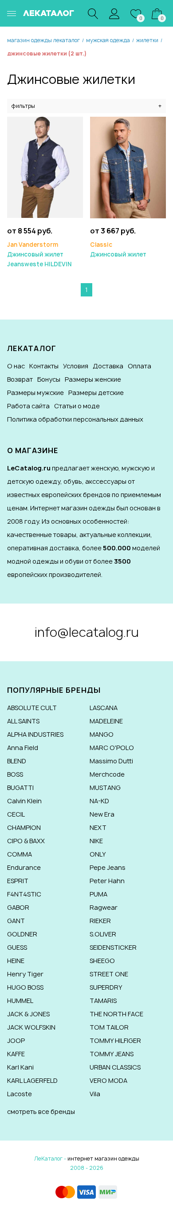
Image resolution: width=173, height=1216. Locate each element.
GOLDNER (22, 934)
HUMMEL (20, 1000)
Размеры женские (93, 379)
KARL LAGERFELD (32, 1080)
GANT (16, 920)
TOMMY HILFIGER (115, 1040)
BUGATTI (20, 787)
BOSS (15, 774)
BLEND (16, 761)
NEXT (98, 827)
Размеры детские (96, 392)
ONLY (98, 854)
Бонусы (48, 379)
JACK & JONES (28, 1014)
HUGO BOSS (25, 987)
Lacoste (19, 1094)
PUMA (98, 894)
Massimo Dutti (111, 761)
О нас (16, 366)
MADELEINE (106, 721)
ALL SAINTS (23, 721)
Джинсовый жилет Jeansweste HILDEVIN (39, 254)
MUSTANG (105, 787)
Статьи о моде (77, 406)
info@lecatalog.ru (87, 632)
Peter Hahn (107, 880)
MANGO (102, 734)
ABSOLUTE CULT (32, 707)
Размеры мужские (35, 392)
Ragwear (104, 907)
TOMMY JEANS (112, 1054)
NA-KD (99, 801)
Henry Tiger (25, 974)
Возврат (20, 379)
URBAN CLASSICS (115, 1067)
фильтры (86, 106)
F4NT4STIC (24, 894)
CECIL (16, 814)
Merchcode (107, 774)
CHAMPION (24, 827)
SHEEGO (102, 960)
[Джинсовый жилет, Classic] (128, 166)
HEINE (15, 960)
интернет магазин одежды (103, 1158)
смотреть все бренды (41, 1111)
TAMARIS (103, 1000)
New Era (102, 814)
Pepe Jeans (108, 867)
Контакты (44, 366)
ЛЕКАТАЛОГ (48, 13)
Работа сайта (28, 406)
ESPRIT (17, 880)
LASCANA (104, 707)
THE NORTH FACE (116, 1014)
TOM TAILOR (109, 1027)
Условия (75, 366)
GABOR (18, 907)
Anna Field (22, 747)
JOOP (16, 1040)
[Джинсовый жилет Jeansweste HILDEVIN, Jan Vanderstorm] (45, 166)
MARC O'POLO (112, 747)
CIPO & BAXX (26, 841)
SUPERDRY (106, 987)
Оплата (139, 366)
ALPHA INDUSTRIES (35, 734)
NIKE (96, 841)
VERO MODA (108, 1080)
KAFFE (16, 1054)
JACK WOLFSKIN (31, 1027)
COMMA (19, 854)
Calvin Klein (24, 801)
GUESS (17, 947)
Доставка (108, 366)
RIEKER (100, 920)
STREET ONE (109, 974)
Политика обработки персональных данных (75, 419)
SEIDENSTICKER (113, 947)
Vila (95, 1094)
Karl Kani (20, 1067)
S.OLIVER (103, 934)
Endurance (24, 867)
